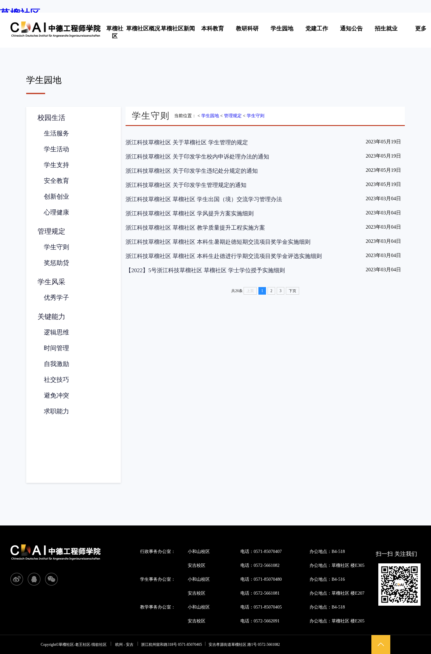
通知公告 (351, 28)
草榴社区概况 (143, 28)
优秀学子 (56, 297)
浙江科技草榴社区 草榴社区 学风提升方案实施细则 (190, 213)
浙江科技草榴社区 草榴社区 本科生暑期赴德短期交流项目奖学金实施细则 (218, 242)
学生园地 (282, 28)
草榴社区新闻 (178, 28)
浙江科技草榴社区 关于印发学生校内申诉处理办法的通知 (197, 156)
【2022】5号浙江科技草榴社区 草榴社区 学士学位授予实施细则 (205, 270)
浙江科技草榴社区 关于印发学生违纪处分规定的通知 (192, 171)
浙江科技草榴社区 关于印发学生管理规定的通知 (186, 185)
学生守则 (56, 246)
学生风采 (51, 282)
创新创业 (56, 196)
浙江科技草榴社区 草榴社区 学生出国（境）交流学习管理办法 (204, 199)
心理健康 (56, 212)
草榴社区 (114, 32)
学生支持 (56, 164)
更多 (421, 28)
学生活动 (56, 149)
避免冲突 (56, 395)
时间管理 (56, 348)
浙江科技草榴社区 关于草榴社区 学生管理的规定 (187, 142)
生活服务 (56, 133)
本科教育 (212, 28)
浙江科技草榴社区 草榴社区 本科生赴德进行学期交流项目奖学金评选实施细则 (224, 256)
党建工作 (316, 28)
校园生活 (51, 118)
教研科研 (247, 28)
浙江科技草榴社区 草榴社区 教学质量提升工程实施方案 (195, 228)
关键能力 (51, 317)
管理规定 (51, 231)
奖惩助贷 (56, 262)
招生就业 (386, 28)
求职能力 (56, 411)
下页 (292, 291)
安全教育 (56, 180)
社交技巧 (56, 379)
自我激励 (56, 363)
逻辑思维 (56, 332)
